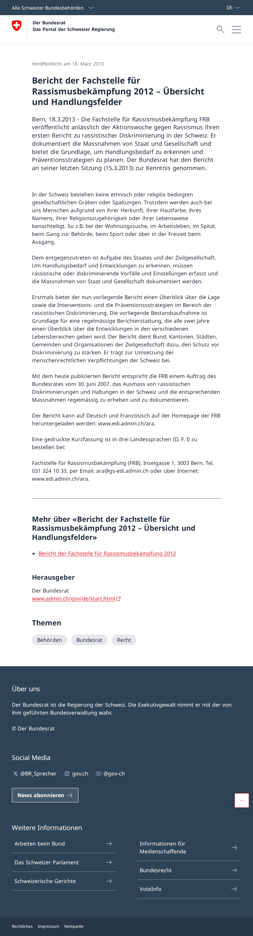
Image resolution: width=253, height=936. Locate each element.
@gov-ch (114, 773)
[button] (242, 800)
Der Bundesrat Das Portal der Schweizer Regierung (74, 25)
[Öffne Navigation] (236, 29)
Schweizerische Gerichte (45, 881)
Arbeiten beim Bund (39, 843)
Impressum (48, 926)
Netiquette (74, 926)
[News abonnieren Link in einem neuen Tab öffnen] (223, 7)
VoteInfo (150, 889)
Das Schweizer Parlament (46, 862)
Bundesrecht (156, 870)
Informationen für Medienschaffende (163, 847)
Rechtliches (22, 926)
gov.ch (80, 773)
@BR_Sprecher (38, 773)
